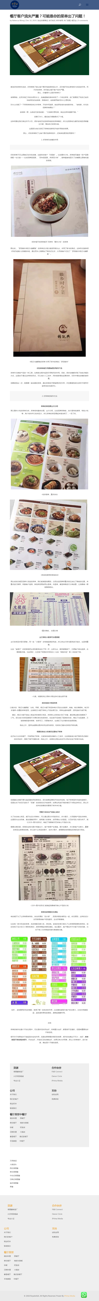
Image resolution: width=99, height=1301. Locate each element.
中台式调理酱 (15, 1175)
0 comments (83, 20)
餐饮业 (74, 20)
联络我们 (7, 1246)
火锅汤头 (13, 1164)
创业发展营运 (43, 20)
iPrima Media (57, 1218)
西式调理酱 (14, 1168)
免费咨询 (55, 1237)
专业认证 (11, 1218)
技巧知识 (52, 20)
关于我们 (7, 1232)
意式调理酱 (14, 1172)
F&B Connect (57, 1209)
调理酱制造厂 (13, 1209)
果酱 (11, 1186)
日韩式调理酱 (15, 1179)
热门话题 (67, 20)
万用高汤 (13, 1160)
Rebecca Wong (18, 20)
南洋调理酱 (14, 1183)
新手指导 (59, 20)
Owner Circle (57, 1214)
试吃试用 (55, 1232)
